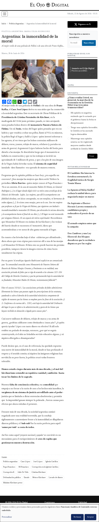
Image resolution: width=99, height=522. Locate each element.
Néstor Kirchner (39, 478)
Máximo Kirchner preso (12, 483)
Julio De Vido (23, 472)
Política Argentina (16, 24)
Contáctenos (49, 502)
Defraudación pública (12, 478)
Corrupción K (8, 472)
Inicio (4, 24)
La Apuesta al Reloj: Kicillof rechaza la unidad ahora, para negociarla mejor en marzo (82, 193)
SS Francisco (24, 467)
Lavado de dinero (56, 478)
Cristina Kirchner (39, 472)
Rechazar (77, 517)
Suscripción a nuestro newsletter (79, 35)
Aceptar (90, 517)
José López (37, 462)
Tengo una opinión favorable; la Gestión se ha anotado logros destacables (84, 131)
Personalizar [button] (7, 517)
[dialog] (49, 513)
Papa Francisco (9, 467)
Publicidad (82, 502)
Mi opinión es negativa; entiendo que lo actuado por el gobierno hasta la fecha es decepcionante (83, 118)
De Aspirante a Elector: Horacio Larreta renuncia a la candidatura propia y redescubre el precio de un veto (82, 210)
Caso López (25, 462)
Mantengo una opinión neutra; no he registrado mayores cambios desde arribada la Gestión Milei (82, 144)
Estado (26, 478)
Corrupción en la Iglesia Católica (45, 467)
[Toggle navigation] (5, 13)
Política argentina (10, 462)
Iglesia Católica (52, 462)
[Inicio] (49, 5)
